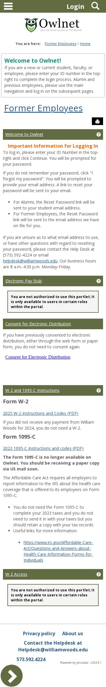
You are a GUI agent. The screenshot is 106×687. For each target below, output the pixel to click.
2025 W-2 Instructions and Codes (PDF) (40, 413)
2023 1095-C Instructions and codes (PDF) (43, 448)
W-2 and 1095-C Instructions (32, 390)
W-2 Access (16, 574)
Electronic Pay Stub (23, 281)
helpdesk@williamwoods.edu (30, 261)
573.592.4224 (30, 659)
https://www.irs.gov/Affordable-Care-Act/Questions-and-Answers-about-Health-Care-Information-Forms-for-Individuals (58, 551)
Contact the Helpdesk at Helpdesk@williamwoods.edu (53, 646)
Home (85, 43)
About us (72, 633)
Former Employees (60, 43)
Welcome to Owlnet (24, 134)
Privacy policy (39, 633)
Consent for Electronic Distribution (38, 324)
